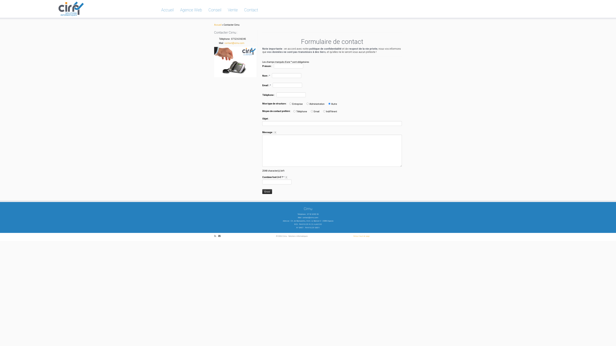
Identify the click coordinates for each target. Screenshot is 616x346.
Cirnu (284, 236)
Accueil (167, 10)
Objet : (265, 118)
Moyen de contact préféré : (276, 111)
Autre (334, 104)
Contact (251, 10)
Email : (266, 85)
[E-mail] (220, 236)
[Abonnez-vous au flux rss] (216, 236)
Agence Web (191, 10)
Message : (268, 132)
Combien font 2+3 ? (273, 177)
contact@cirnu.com (234, 43)
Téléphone (301, 111)
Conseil (214, 10)
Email (316, 111)
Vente (233, 10)
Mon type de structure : (274, 103)
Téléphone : (268, 95)
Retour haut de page (361, 236)
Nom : (266, 75)
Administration (317, 104)
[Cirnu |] (71, 9)
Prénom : (267, 66)
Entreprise (297, 104)
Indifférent (331, 111)
